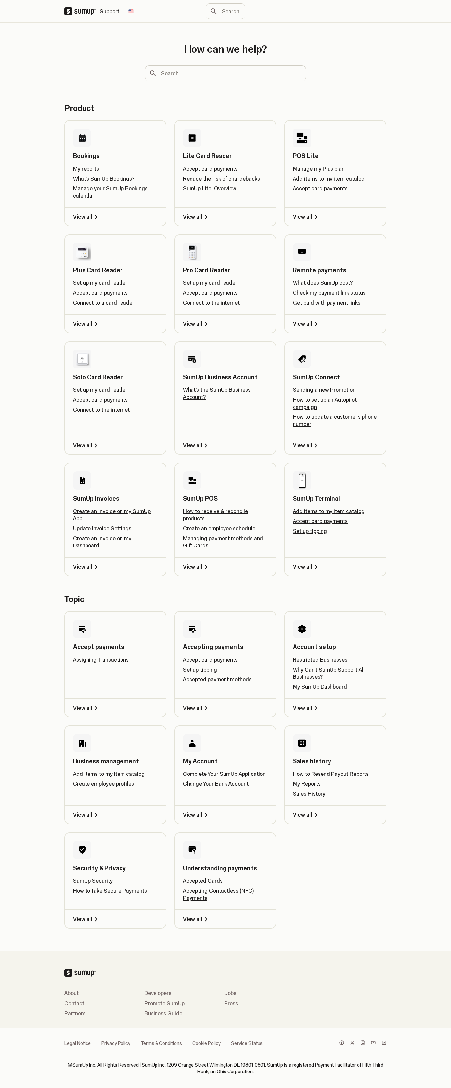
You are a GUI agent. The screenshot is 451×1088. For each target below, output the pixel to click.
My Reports (307, 783)
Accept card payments (210, 168)
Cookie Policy (206, 1043)
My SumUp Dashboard (320, 686)
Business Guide (163, 1013)
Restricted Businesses (320, 659)
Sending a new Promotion (324, 389)
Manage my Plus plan (319, 168)
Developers (157, 993)
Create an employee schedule (219, 528)
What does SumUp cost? (323, 283)
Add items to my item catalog (328, 178)
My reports (86, 168)
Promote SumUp (164, 1003)
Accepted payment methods (217, 679)
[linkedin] (384, 1043)
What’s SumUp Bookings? (103, 178)
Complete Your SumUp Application (224, 774)
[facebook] (341, 1043)
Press (231, 1003)
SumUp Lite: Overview (209, 188)
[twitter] (352, 1043)
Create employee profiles (103, 783)
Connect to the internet (211, 302)
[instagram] (362, 1043)
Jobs (230, 993)
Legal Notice (77, 1043)
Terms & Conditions (161, 1043)
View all (82, 217)
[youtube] (373, 1043)
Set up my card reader (100, 283)
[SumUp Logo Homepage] (82, 11)
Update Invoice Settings (102, 528)
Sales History (309, 793)
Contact (74, 1003)
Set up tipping (310, 531)
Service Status (247, 1043)
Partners (75, 1013)
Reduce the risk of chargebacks (221, 178)
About (71, 993)
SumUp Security (93, 880)
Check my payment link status (329, 292)
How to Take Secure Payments (110, 890)
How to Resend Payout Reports (331, 774)
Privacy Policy (115, 1043)
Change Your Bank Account (216, 783)
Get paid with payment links (326, 302)
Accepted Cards (203, 880)
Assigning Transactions (101, 659)
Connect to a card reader (103, 302)
